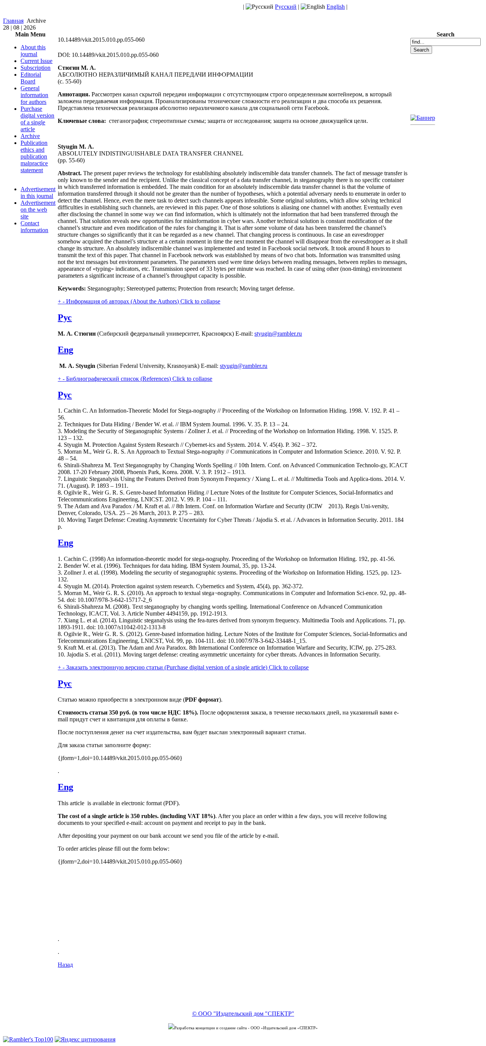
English (336, 6)
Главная (13, 20)
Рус (65, 317)
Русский (286, 6)
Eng (65, 350)
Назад (65, 964)
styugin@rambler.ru (278, 333)
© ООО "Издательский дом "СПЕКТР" (243, 1013)
